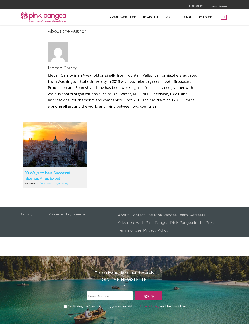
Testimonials (184, 17)
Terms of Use (129, 230)
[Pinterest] (197, 6)
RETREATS (146, 17)
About (113, 17)
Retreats (197, 215)
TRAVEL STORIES (205, 17)
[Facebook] (189, 6)
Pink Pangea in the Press (192, 222)
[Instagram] (201, 6)
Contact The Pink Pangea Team (159, 215)
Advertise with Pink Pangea (143, 222)
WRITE (169, 17)
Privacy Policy (156, 230)
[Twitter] (193, 6)
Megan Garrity (62, 68)
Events (159, 17)
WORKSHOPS (128, 17)
